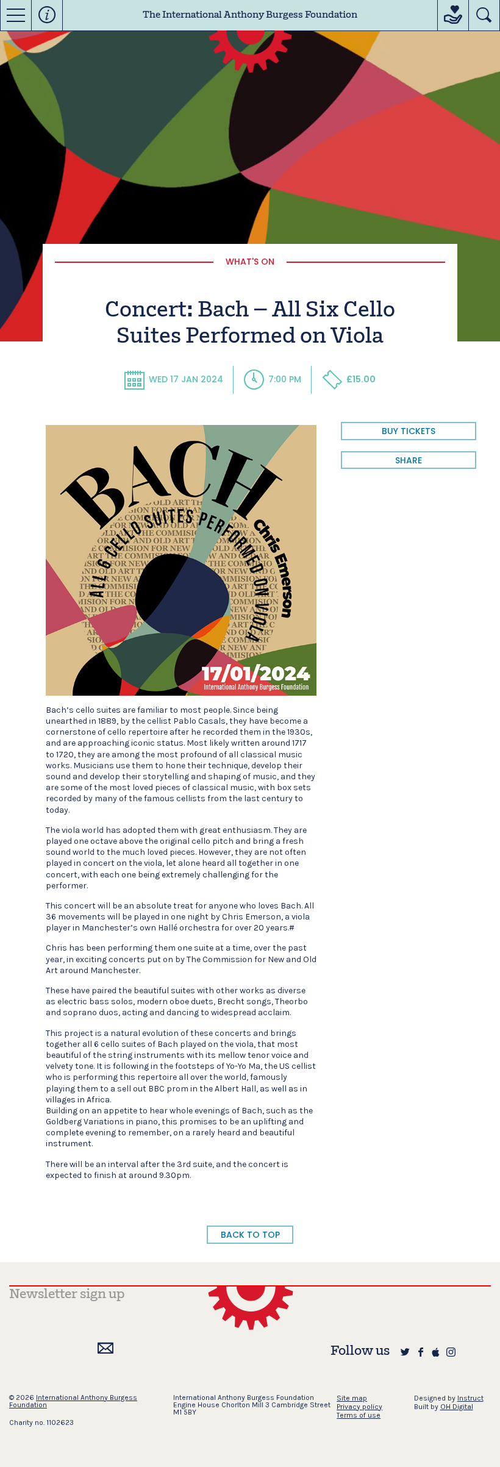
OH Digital (456, 1406)
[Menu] (16, 15)
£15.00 (361, 379)
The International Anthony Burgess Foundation (250, 15)
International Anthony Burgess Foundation (73, 1401)
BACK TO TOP (250, 1235)
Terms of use (358, 1415)
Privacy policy (359, 1406)
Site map (352, 1398)
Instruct (470, 1398)
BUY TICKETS (408, 431)
